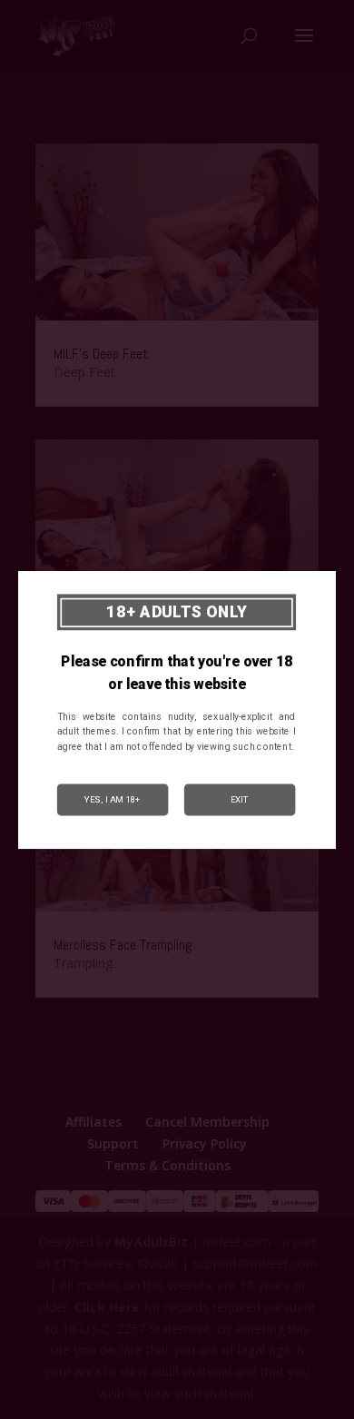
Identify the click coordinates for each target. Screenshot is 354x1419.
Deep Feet (84, 371)
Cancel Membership (207, 1121)
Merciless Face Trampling (123, 944)
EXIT (240, 799)
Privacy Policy (204, 1143)
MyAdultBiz (151, 1241)
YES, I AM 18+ (112, 799)
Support (113, 1143)
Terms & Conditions (167, 1165)
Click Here (107, 1307)
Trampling (83, 962)
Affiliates (93, 1121)
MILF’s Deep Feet (101, 353)
